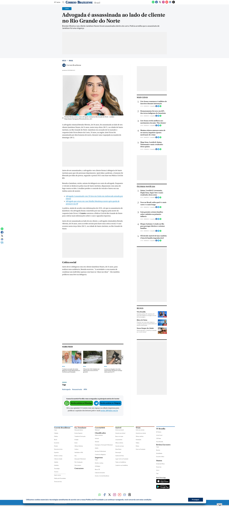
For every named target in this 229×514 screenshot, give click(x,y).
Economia (56, 443)
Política (56, 436)
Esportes (56, 452)
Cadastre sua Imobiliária (121, 465)
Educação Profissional (80, 459)
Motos (137, 446)
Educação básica (79, 430)
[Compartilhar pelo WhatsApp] (160, 106)
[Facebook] (156, 3)
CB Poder (158, 438)
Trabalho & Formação (80, 436)
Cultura (76, 449)
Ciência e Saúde (58, 459)
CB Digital (97, 466)
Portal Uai (158, 467)
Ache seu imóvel (119, 430)
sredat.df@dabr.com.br (109, 411)
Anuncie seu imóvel (120, 433)
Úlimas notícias (119, 443)
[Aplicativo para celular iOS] (163, 481)
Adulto (96, 448)
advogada (67, 389)
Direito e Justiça (58, 455)
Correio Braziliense (62, 428)
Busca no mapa (119, 436)
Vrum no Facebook (140, 449)
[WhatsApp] (153, 3)
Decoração (118, 452)
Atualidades (159, 453)
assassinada (77, 389)
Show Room (118, 449)
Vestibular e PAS (79, 452)
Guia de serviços (119, 446)
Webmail (97, 430)
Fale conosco (78, 465)
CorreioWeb (100, 428)
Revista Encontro (163, 445)
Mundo (56, 446)
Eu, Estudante (80, 428)
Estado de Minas (160, 464)
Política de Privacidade (60, 478)
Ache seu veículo (140, 430)
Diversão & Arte (58, 449)
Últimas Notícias (79, 446)
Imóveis (97, 438)
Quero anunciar (99, 435)
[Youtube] (166, 3)
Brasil (71, 60)
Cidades (56, 433)
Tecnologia (57, 468)
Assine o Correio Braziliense (102, 476)
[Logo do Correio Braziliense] (79, 2)
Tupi (157, 473)
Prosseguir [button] (195, 500)
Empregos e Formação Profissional (104, 445)
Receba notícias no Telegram (110, 403)
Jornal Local (159, 435)
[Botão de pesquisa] (62, 2)
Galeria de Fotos (119, 455)
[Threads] (173, 3)
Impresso (99, 458)
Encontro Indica (160, 456)
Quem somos (57, 475)
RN (86, 389)
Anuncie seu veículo (141, 433)
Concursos (79, 468)
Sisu (76, 455)
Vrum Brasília (159, 441)
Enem (76, 443)
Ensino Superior (78, 433)
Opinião (56, 462)
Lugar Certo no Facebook (121, 459)
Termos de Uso (58, 481)
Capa (55, 430)
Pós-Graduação (78, 462)
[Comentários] (2, 244)
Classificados (100, 433)
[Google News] (170, 3)
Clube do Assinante (100, 472)
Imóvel (118, 428)
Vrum (138, 428)
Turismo (56, 471)
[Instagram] (163, 3)
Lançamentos (118, 439)
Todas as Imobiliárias (120, 462)
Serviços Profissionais (100, 451)
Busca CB (97, 469)
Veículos (97, 441)
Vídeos (137, 443)
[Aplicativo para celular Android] (163, 487)
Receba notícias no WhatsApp (81, 403)
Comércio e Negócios (100, 454)
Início (64, 60)
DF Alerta (158, 432)
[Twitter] (160, 3)
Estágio (76, 439)
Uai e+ (157, 470)
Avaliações (138, 439)
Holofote (56, 465)
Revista (158, 450)
